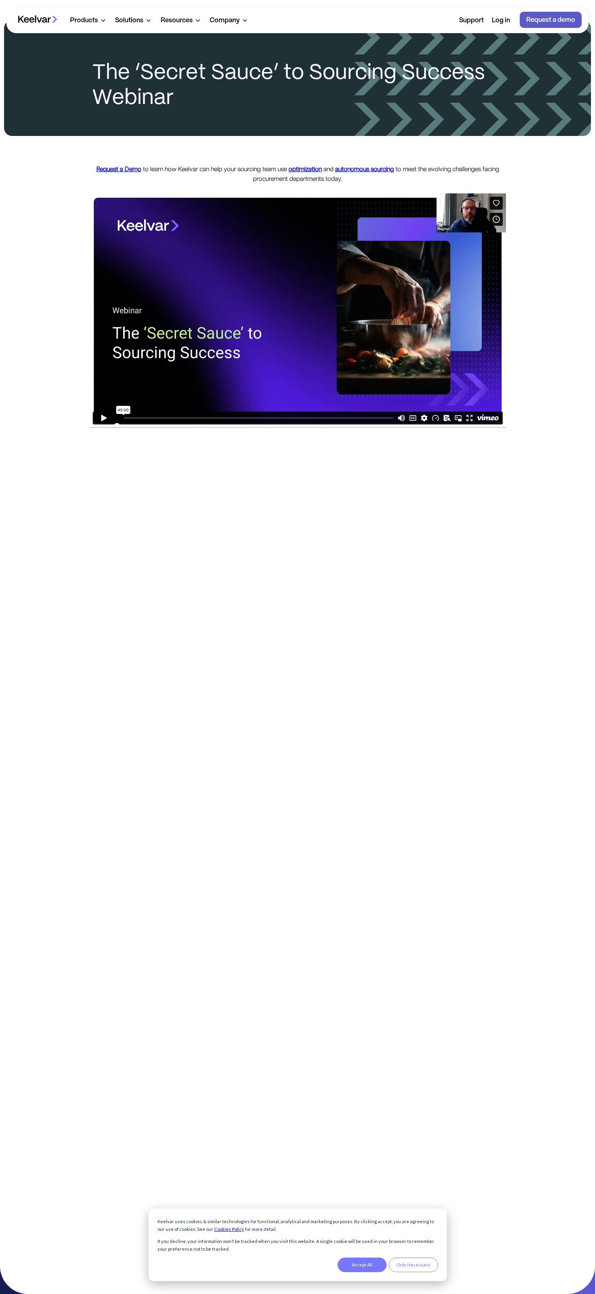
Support (471, 20)
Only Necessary (413, 1264)
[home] (37, 20)
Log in (501, 20)
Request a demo (550, 20)
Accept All (362, 1264)
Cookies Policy (229, 1229)
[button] (87, 20)
